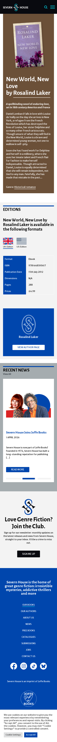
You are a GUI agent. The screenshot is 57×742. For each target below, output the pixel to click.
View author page (28, 347)
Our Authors (28, 611)
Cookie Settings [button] (13, 734)
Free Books (28, 630)
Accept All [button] (31, 734)
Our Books (28, 604)
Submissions (28, 643)
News (28, 624)
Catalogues (28, 637)
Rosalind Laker (31, 93)
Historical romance (25, 186)
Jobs (28, 649)
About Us (28, 617)
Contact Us (28, 656)
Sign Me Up (28, 553)
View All (7, 374)
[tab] (13, 478)
